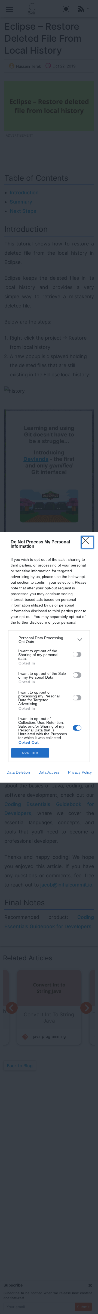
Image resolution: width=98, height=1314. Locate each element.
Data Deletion (18, 772)
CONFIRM (30, 752)
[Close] (87, 542)
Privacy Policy (80, 772)
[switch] (77, 654)
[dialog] (49, 657)
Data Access (49, 772)
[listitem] (49, 640)
